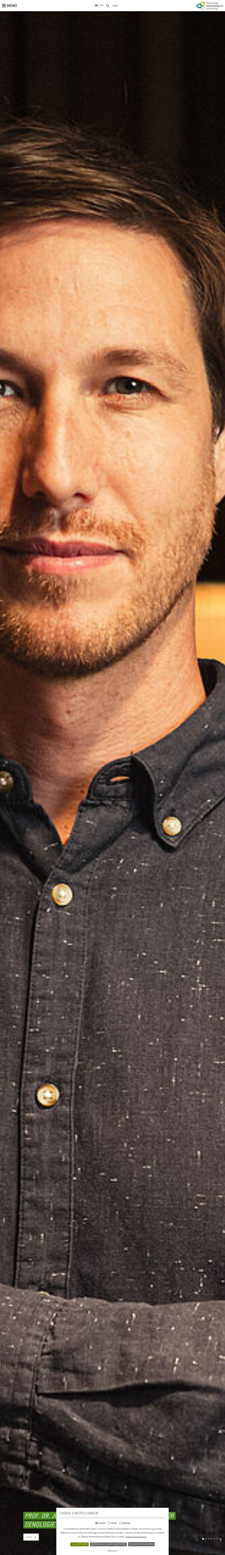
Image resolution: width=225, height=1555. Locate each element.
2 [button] (206, 1539)
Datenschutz (112, 1551)
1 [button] (203, 1539)
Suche (108, 6)
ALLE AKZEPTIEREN (79, 1544)
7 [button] (220, 1539)
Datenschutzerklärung (136, 1536)
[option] (112, 777)
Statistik (114, 1523)
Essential (101, 1523)
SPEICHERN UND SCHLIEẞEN (141, 1544)
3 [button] (208, 1539)
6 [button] (217, 1539)
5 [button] (214, 1539)
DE (96, 5)
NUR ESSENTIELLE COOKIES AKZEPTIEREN (108, 1544)
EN (101, 5)
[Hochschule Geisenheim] (209, 5)
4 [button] (211, 1539)
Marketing (126, 1523)
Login (115, 5)
